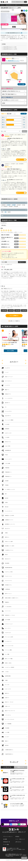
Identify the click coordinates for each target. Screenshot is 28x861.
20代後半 (14, 205)
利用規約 (17, 836)
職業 (2, 215)
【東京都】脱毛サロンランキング (13, 60)
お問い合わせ (18, 841)
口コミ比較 (21, 84)
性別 (2, 209)
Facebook (14, 824)
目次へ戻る (24, 858)
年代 (2, 202)
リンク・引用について (20, 839)
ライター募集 (6, 844)
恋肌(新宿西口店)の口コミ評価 (9, 47)
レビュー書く (23, 113)
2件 (21, 33)
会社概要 (5, 839)
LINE (23, 824)
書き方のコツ (22, 262)
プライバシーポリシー (8, 836)
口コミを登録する (14, 315)
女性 (5, 212)
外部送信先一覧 (6, 841)
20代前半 (9, 205)
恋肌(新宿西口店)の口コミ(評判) (10, 48)
